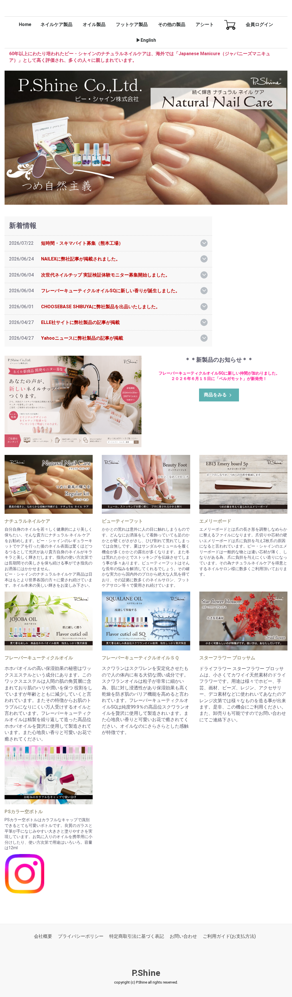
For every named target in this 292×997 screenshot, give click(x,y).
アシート (205, 24)
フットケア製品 (132, 24)
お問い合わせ (183, 936)
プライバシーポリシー (81, 936)
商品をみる (215, 394)
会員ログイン (259, 24)
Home (25, 24)
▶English (146, 40)
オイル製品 (94, 24)
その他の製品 (171, 24)
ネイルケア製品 (56, 24)
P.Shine (146, 973)
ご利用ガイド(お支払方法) (229, 936)
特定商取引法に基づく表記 (136, 936)
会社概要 (43, 936)
